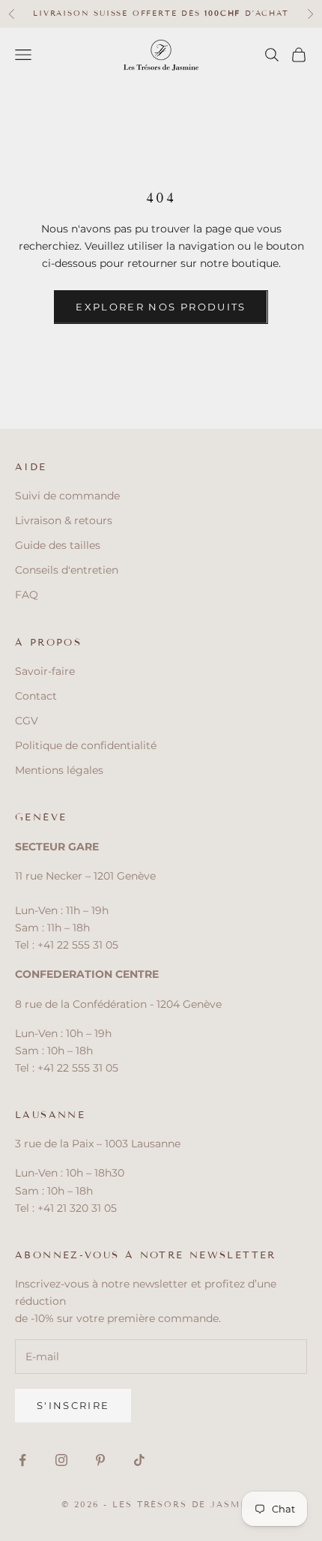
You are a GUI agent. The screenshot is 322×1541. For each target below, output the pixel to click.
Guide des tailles (57, 545)
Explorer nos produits (161, 307)
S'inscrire (73, 1405)
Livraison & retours (63, 520)
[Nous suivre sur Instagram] (61, 1460)
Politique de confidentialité (86, 745)
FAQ (26, 594)
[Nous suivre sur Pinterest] (100, 1460)
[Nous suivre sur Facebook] (22, 1460)
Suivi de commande (67, 495)
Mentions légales (59, 770)
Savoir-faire (45, 671)
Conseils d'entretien (66, 570)
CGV (26, 720)
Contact (36, 696)
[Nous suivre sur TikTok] (139, 1460)
